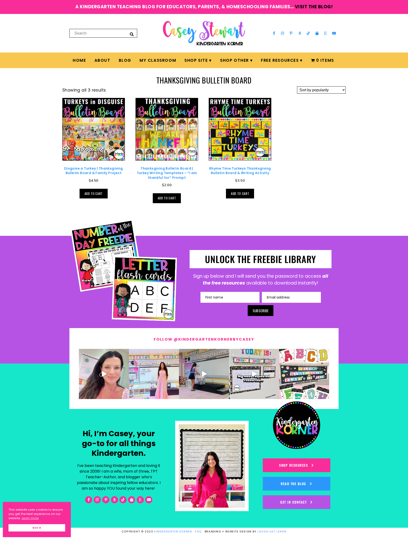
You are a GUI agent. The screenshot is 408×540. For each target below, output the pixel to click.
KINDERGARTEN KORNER (173, 531)
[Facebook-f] (273, 33)
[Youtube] (334, 33)
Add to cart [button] (94, 193)
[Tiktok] (308, 33)
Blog (125, 60)
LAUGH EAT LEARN (272, 531)
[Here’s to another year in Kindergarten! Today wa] (104, 374)
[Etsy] (325, 33)
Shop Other (234, 60)
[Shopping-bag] (316, 33)
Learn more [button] (30, 518)
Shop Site (196, 60)
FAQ (198, 531)
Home (79, 60)
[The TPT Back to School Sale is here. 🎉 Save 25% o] (254, 374)
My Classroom (158, 60)
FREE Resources (280, 60)
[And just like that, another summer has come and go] (204, 374)
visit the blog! (314, 7)
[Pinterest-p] (291, 33)
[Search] (132, 34)
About (102, 60)
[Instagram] (282, 33)
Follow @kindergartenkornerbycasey (204, 339)
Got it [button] (36, 528)
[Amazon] (299, 33)
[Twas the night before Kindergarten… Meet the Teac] (154, 374)
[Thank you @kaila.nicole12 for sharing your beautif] (304, 374)
